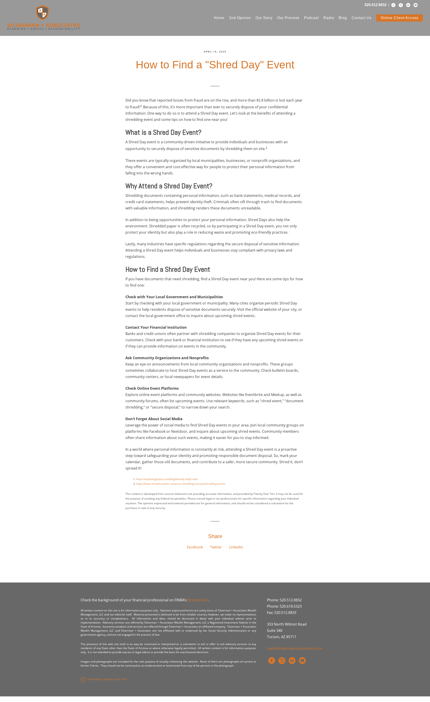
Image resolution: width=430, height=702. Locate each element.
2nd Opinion (240, 18)
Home (219, 18)
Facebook (195, 547)
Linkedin (236, 547)
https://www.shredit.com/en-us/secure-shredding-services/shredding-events (180, 484)
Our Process (288, 18)
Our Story (264, 18)
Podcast (311, 18)
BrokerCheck (198, 600)
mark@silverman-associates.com (294, 648)
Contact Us (362, 18)
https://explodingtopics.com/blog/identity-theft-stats (167, 479)
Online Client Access (399, 18)
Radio (328, 18)
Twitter (216, 547)
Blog (343, 18)
